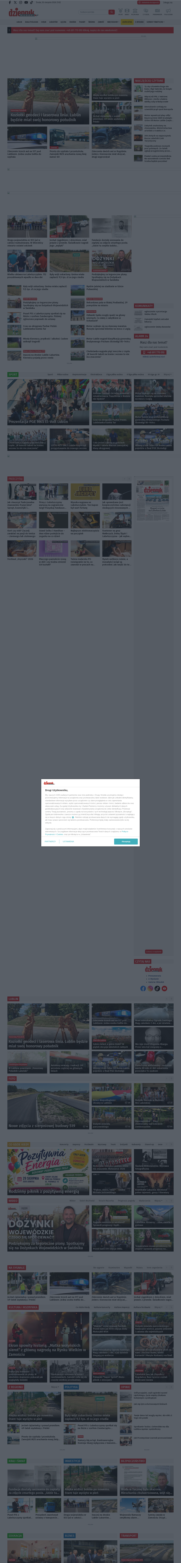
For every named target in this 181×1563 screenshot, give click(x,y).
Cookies (60, 834)
